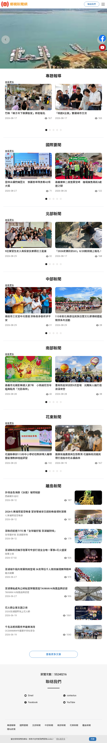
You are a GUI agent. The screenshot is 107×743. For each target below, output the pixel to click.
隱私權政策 (60, 739)
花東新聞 (74, 725)
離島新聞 (86, 725)
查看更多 (9, 82)
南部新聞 (61, 725)
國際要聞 (24, 725)
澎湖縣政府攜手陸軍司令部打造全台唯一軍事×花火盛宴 (36, 550)
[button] (52, 65)
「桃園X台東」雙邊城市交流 (71, 113)
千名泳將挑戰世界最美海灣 (20, 626)
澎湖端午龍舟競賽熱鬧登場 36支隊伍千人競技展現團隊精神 (38, 569)
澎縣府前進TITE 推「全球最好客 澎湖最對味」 (31, 530)
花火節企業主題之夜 (16, 607)
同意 (92, 739)
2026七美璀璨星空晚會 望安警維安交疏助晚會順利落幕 (35, 511)
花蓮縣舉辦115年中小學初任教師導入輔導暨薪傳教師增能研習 (28, 456)
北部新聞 (36, 725)
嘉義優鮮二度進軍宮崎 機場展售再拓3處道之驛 (78, 184)
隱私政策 (11, 729)
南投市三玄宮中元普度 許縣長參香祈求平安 (28, 318)
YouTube (71, 702)
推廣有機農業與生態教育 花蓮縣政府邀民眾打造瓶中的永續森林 (78, 456)
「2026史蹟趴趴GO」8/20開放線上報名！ (78, 251)
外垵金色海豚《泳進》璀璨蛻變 (22, 492)
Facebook (33, 702)
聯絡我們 (91, 4)
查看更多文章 (53, 654)
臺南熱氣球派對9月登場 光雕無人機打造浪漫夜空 (78, 387)
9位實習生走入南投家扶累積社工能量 (26, 251)
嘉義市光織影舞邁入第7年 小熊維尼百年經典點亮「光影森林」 (28, 387)
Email (30, 695)
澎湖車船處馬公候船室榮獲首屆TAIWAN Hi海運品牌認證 (36, 588)
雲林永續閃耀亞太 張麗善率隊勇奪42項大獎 (27, 184)
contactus (71, 695)
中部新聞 (49, 725)
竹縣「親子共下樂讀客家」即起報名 (25, 113)
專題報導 (11, 725)
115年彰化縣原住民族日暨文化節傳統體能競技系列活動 (78, 318)
